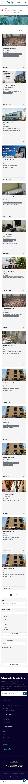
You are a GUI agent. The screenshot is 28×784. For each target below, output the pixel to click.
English (18, 2)
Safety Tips (5, 741)
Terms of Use (6, 735)
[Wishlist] (23, 67)
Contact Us (5, 744)
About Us (5, 731)
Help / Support (6, 723)
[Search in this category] (3, 603)
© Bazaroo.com (7, 773)
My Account (6, 719)
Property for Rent (7, 647)
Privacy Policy (6, 738)
